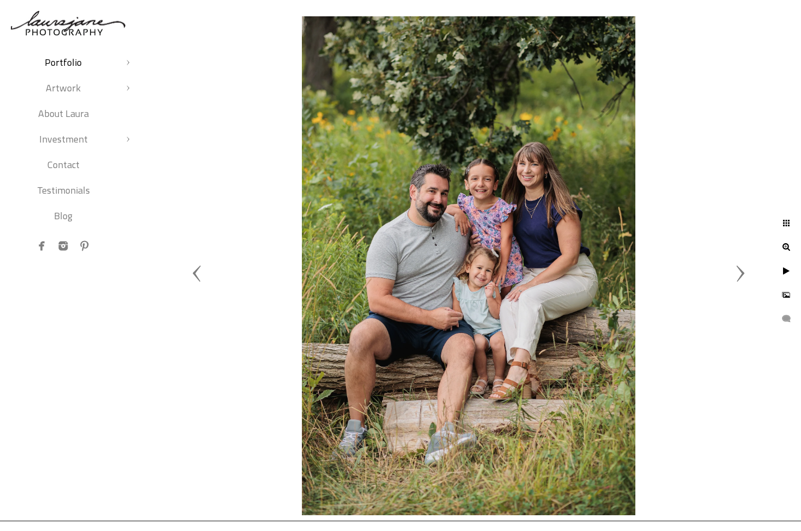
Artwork (63, 88)
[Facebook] (42, 246)
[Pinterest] (84, 246)
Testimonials (63, 190)
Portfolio (63, 62)
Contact (63, 164)
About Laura (63, 113)
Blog (63, 215)
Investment (63, 139)
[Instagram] (63, 246)
